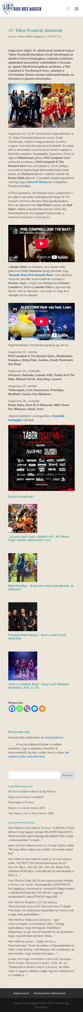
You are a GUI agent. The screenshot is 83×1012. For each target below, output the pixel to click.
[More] (42, 708)
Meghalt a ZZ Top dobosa (41, 902)
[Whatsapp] (19, 708)
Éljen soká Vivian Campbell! (25, 797)
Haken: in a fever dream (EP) (26, 808)
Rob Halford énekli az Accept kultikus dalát (46, 845)
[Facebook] (12, 708)
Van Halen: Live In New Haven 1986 (31, 813)
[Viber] (27, 708)
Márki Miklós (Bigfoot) (31, 36)
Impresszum (21, 993)
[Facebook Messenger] (34, 708)
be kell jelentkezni (52, 737)
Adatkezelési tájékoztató (49, 993)
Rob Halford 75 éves (21, 802)
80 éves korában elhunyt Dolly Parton (31, 791)
